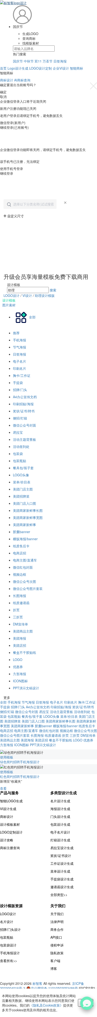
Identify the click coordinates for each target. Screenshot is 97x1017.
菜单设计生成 (60, 871)
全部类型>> (58, 894)
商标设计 (6, 80)
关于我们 (57, 913)
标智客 (37, 983)
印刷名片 (19, 368)
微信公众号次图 (24, 581)
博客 (53, 968)
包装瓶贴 (19, 460)
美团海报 (19, 638)
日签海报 (60, 61)
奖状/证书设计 (60, 855)
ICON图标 (20, 680)
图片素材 (9, 305)
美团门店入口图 (24, 503)
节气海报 (19, 347)
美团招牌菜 (21, 496)
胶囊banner (21, 531)
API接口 (56, 937)
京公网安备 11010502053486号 (55, 988)
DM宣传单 (20, 624)
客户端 (55, 960)
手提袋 (18, 382)
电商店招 (19, 553)
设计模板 (9, 300)
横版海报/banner (25, 538)
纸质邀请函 (21, 602)
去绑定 (5, 156)
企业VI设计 (61, 68)
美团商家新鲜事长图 (28, 510)
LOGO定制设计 (11, 832)
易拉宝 (18, 432)
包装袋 (18, 453)
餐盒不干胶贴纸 (24, 652)
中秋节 (29, 61)
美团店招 (19, 645)
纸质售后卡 (21, 546)
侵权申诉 (57, 945)
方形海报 (19, 673)
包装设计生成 (60, 824)
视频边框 (19, 574)
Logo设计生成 (18, 68)
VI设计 (27, 295)
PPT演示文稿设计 (26, 688)
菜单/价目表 (21, 482)
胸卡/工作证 (21, 375)
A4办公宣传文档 (25, 396)
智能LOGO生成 (11, 800)
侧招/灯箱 (20, 418)
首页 (3, 68)
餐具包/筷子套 (23, 467)
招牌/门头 (20, 389)
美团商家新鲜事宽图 (28, 517)
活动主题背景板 (24, 439)
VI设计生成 (8, 808)
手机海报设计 (10, 952)
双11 (38, 61)
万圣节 (48, 61)
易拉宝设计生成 (61, 847)
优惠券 (18, 666)
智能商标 (76, 68)
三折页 (18, 617)
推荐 (16, 332)
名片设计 (6, 921)
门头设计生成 (60, 816)
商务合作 (57, 929)
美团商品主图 (23, 631)
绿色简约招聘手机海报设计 (20, 761)
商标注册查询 (10, 847)
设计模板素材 (10, 824)
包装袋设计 (8, 945)
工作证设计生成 (61, 863)
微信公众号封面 (24, 425)
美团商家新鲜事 (24, 524)
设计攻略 (6, 840)
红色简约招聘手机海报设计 (20, 776)
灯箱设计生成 (60, 840)
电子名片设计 (60, 832)
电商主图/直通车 (25, 560)
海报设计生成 (60, 808)
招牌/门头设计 (10, 929)
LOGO (17, 659)
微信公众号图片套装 (28, 588)
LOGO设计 (12, 295)
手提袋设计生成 (61, 879)
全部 (3, 702)
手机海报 (19, 340)
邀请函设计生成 (61, 886)
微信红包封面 (23, 567)
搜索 (53, 290)
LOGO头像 (21, 475)
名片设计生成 (60, 800)
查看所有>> (8, 960)
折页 (16, 609)
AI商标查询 (22, 80)
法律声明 (57, 921)
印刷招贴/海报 (23, 403)
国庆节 (18, 61)
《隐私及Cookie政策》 (46, 1005)
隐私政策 (57, 952)
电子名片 (19, 361)
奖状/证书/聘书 (24, 411)
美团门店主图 (23, 489)
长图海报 (19, 595)
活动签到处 (21, 446)
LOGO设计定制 (40, 68)
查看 (3, 788)
